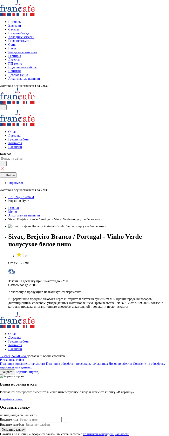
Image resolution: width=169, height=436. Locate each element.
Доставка (14, 135)
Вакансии (15, 147)
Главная (13, 208)
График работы (18, 139)
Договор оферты (120, 363)
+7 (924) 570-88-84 (13, 356)
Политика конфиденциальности (22, 363)
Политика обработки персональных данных (77, 363)
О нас (12, 131)
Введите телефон (12, 424)
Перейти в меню (11, 399)
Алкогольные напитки (24, 215)
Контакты (15, 143)
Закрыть (7, 372)
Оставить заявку (13, 429)
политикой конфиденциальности (106, 434)
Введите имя (9, 419)
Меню (12, 211)
